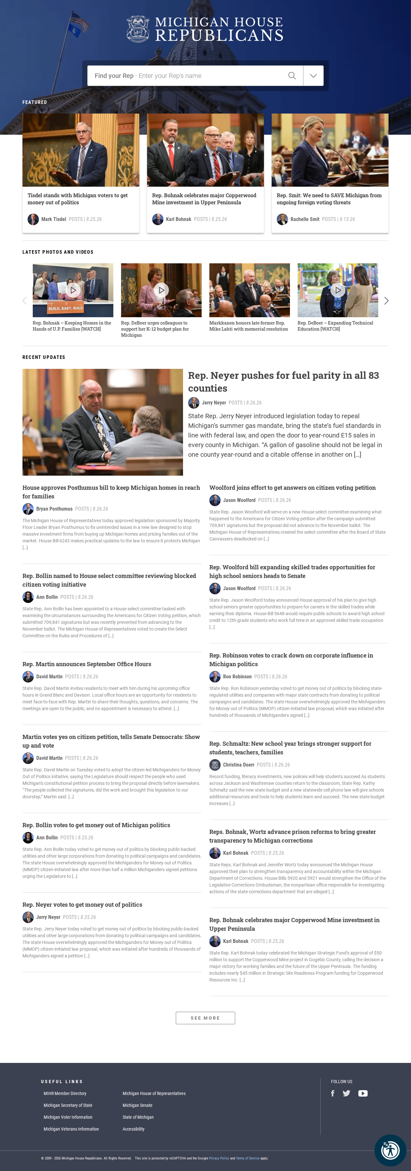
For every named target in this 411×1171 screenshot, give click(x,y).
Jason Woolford (239, 500)
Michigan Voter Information (68, 1117)
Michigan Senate (138, 1105)
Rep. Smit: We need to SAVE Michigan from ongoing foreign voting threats (329, 199)
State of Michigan (138, 1117)
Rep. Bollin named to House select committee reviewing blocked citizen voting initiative (109, 580)
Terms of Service (247, 1158)
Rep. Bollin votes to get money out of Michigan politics (96, 825)
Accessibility (133, 1129)
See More (205, 1018)
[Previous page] (25, 301)
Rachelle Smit (305, 219)
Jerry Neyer (214, 403)
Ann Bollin (47, 597)
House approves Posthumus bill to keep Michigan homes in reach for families (111, 492)
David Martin (49, 677)
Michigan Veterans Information (71, 1129)
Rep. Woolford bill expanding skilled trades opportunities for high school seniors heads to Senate (292, 571)
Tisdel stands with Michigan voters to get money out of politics (78, 199)
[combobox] (95, 76)
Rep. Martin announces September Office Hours (86, 664)
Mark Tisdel (53, 219)
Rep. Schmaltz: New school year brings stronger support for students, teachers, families (290, 748)
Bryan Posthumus (54, 509)
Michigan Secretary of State (68, 1105)
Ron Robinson (237, 677)
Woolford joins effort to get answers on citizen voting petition (292, 487)
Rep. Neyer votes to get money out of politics (82, 904)
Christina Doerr (238, 765)
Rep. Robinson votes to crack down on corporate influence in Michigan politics (291, 659)
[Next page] (385, 301)
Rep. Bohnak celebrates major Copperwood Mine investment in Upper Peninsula (204, 199)
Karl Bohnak (178, 219)
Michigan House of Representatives (154, 1093)
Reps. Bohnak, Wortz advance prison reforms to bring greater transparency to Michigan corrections (292, 836)
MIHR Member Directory (65, 1093)
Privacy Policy (219, 1158)
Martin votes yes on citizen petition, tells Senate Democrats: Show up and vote (111, 741)
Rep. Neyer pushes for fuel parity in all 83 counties (283, 381)
